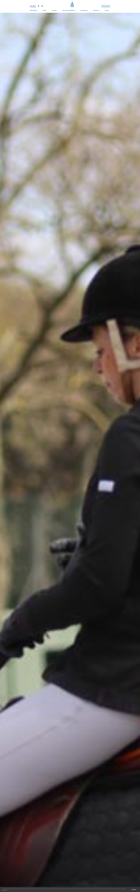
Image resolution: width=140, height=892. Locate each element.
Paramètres (4, 890)
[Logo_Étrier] (72, 1)
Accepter (134, 889)
